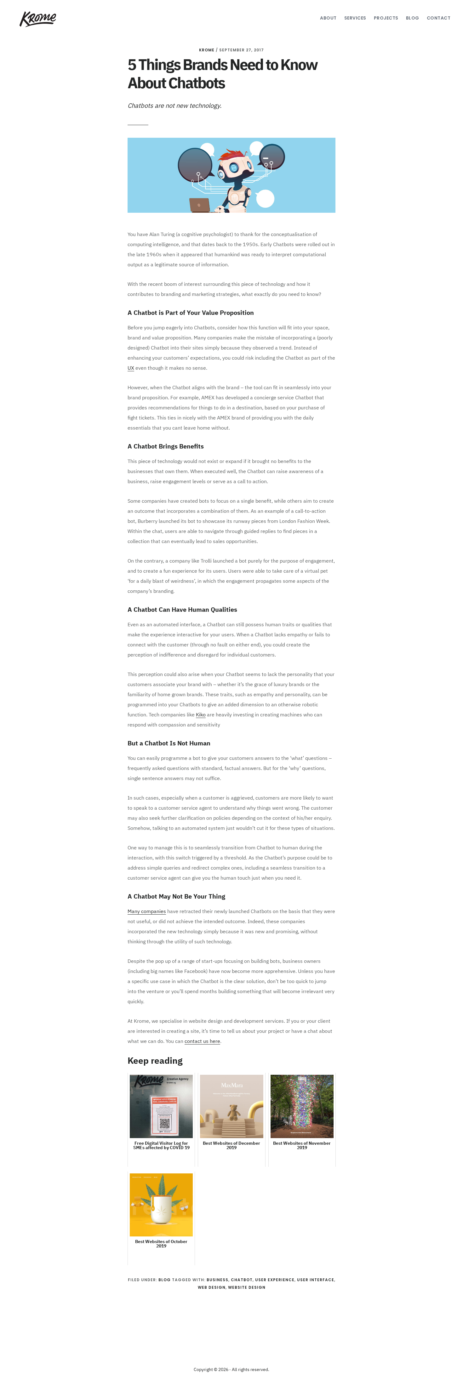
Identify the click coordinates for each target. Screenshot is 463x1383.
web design (212, 1287)
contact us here (202, 1041)
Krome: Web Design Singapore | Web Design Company (36, 19)
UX (131, 368)
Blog (164, 1279)
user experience (274, 1279)
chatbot (242, 1279)
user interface (315, 1279)
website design (247, 1287)
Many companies (147, 911)
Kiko (201, 715)
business (217, 1279)
